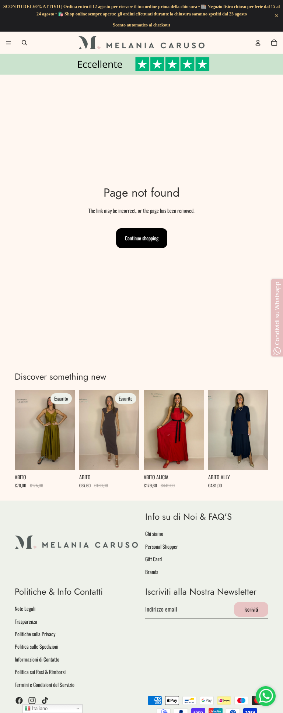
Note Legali (25, 608)
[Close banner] (276, 16)
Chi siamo (154, 533)
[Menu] (8, 42)
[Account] (258, 43)
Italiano (39, 708)
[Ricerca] (24, 43)
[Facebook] (19, 700)
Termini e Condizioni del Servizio (44, 684)
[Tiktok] (45, 700)
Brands (151, 571)
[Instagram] (32, 700)
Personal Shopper (161, 546)
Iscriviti (251, 609)
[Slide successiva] (67, 430)
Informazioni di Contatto (37, 659)
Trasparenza (26, 621)
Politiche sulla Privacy (35, 634)
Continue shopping (141, 238)
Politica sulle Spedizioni (36, 646)
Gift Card (153, 559)
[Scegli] (192, 459)
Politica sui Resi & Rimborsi (40, 672)
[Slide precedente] (23, 430)
